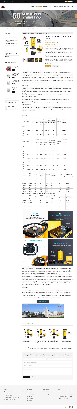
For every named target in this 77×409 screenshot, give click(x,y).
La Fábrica (55, 6)
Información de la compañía (49, 391)
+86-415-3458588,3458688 (12, 109)
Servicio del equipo (32, 394)
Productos (38, 6)
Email (48, 66)
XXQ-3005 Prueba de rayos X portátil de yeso (38, 348)
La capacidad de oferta (49, 46)
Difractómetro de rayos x (9, 48)
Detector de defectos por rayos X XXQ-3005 (50, 346)
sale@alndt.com (8, 1)
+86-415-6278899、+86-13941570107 (20, 1)
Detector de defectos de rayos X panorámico (11, 41)
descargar (55, 66)
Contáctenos (62, 6)
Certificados (31, 398)
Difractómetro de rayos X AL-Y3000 (15, 81)
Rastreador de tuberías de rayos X (11, 43)
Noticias (45, 6)
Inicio (32, 6)
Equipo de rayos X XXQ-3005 (35, 346)
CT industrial (7, 51)
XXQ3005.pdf (30, 323)
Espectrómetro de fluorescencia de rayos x (11, 46)
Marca (46, 40)
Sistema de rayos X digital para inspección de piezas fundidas (15, 67)
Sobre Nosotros (71, 6)
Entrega (30, 391)
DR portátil (7, 56)
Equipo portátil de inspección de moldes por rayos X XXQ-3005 (60, 348)
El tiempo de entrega (49, 44)
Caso (50, 6)
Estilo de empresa (47, 394)
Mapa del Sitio (31, 400)
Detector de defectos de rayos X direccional (20, 28)
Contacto (6, 389)
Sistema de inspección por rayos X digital (11, 54)
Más (14, 70)
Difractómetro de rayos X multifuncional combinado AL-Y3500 (15, 88)
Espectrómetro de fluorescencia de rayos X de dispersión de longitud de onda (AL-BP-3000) (15, 74)
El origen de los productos (50, 42)
